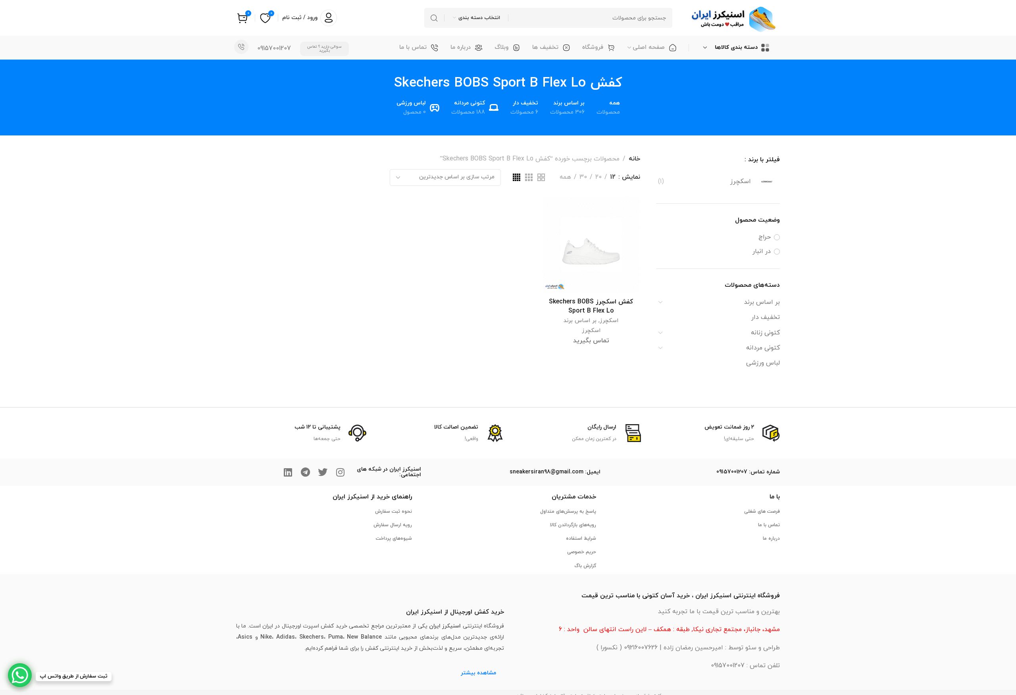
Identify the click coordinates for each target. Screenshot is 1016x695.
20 (598, 177)
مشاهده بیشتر (478, 673)
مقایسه (556, 229)
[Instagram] (340, 472)
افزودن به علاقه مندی (556, 210)
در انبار (761, 251)
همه (565, 177)
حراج (764, 237)
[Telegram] (305, 472)
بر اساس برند (762, 302)
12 (613, 177)
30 (583, 177)
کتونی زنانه (765, 332)
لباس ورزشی (763, 363)
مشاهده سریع (556, 247)
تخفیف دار (765, 317)
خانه (634, 158)
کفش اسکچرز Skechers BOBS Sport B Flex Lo (591, 306)
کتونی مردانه (763, 348)
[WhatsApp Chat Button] (20, 675)
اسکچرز (609, 321)
